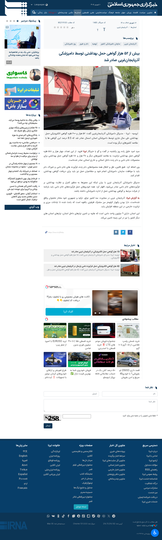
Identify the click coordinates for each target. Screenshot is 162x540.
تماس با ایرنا (151, 456)
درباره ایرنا (153, 451)
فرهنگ (111, 12)
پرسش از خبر (86, 479)
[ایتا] (83, 516)
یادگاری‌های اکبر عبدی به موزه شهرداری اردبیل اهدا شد (24, 137)
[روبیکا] (104, 516)
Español (22, 474)
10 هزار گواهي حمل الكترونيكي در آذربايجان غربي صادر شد (95, 251)
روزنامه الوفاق (54, 461)
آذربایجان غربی (122, 27)
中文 (25, 451)
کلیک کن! (68, 312)
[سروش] (78, 516)
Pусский (23, 479)
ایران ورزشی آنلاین (52, 474)
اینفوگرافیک (87, 483)
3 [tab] (11, 21)
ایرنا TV (51, 12)
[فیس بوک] (68, 516)
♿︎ (155, 532)
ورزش (129, 12)
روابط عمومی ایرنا (149, 474)
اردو (25, 483)
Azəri (24, 465)
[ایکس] (109, 516)
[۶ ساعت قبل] (22, 37)
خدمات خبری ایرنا (149, 502)
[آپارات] (99, 516)
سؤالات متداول (150, 465)
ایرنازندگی (55, 451)
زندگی (40, 12)
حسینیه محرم (86, 492)
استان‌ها (78, 12)
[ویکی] (53, 516)
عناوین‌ (149, 12)
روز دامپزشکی (70, 44)
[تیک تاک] (63, 516)
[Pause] (95, 313)
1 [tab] (18, 21)
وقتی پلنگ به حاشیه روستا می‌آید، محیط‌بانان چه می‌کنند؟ (23, 122)
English (23, 456)
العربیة (24, 461)
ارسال (48, 425)
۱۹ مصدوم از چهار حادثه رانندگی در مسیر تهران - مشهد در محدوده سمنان (21, 165)
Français (22, 488)
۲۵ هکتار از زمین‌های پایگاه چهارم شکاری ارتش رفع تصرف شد (23, 129)
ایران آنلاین (55, 465)
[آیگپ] (88, 516)
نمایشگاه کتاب (86, 474)
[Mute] (100, 313)
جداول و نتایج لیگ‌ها (83, 488)
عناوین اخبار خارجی (116, 470)
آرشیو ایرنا (153, 461)
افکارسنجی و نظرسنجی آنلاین (82, 454)
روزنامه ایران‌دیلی (52, 470)
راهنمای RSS (151, 470)
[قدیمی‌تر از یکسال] (130, 255)
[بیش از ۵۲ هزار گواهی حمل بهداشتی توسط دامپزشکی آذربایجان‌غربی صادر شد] (92, 98)
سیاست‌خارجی (101, 12)
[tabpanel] (22, 45)
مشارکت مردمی (150, 488)
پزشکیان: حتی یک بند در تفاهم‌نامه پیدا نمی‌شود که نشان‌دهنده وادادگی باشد (23, 55)
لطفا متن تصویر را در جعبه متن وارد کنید (140, 415)
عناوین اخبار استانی (116, 465)
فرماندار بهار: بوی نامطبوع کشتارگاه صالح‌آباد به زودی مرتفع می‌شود (22, 180)
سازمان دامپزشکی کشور (110, 44)
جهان (123, 12)
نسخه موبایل (81, 507)
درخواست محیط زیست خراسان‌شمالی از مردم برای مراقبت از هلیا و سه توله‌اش (21, 156)
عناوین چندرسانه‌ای (116, 479)
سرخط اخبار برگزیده (116, 456)
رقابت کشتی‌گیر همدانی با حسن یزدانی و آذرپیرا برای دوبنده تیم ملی (22, 188)
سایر (34, 12)
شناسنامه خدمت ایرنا (148, 479)
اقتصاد (135, 12)
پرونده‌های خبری (117, 451)
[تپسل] (46, 287)
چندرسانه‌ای (62, 12)
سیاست (142, 12)
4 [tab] (7, 21)
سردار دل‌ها (87, 460)
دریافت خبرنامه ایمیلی (147, 497)
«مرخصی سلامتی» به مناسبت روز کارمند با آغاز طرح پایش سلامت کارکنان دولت (23, 145)
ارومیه (94, 44)
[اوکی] (58, 516)
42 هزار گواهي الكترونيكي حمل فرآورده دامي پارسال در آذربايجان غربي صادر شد (86, 266)
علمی (92, 12)
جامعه (117, 12)
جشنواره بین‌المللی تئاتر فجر (82, 499)
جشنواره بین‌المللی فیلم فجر (82, 467)
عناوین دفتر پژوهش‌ (116, 474)
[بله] (93, 516)
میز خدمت (152, 493)
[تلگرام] (114, 516)
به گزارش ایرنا (133, 198)
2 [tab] (14, 21)
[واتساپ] (48, 516)
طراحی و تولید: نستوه (144, 525)
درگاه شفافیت (151, 483)
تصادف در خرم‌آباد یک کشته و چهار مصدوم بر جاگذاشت (22, 173)
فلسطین (85, 12)
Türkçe (23, 470)
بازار (45, 12)
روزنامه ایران (54, 456)
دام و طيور (84, 44)
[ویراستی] (73, 516)
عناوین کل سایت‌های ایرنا (114, 461)
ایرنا (132, 5)
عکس (71, 12)
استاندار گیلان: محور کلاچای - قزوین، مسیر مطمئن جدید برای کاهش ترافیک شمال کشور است (21, 196)
